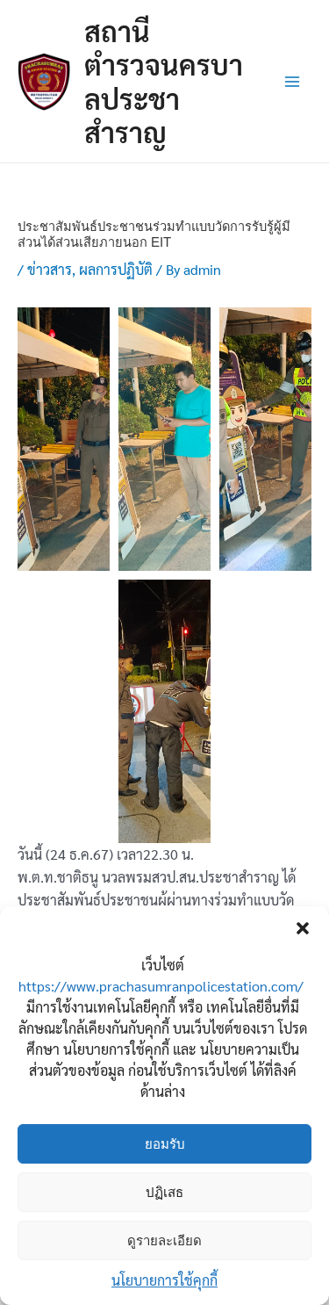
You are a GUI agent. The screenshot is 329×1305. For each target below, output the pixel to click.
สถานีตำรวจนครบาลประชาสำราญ (163, 80)
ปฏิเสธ (164, 1192)
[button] (302, 928)
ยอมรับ (165, 1143)
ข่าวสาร (49, 269)
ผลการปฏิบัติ (116, 269)
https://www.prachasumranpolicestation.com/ (161, 986)
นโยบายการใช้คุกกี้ (164, 1280)
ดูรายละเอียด (164, 1240)
